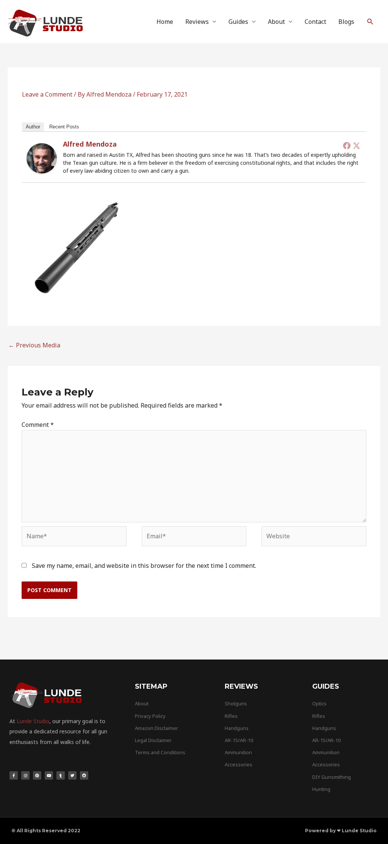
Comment (38, 424)
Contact (315, 21)
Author (33, 127)
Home (164, 21)
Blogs (346, 21)
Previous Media (34, 345)
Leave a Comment (47, 94)
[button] (370, 22)
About (276, 21)
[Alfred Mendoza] (42, 157)
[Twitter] (356, 145)
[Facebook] (346, 145)
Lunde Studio (33, 721)
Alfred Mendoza (90, 143)
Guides (238, 21)
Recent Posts (64, 127)
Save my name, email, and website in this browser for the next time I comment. (144, 565)
